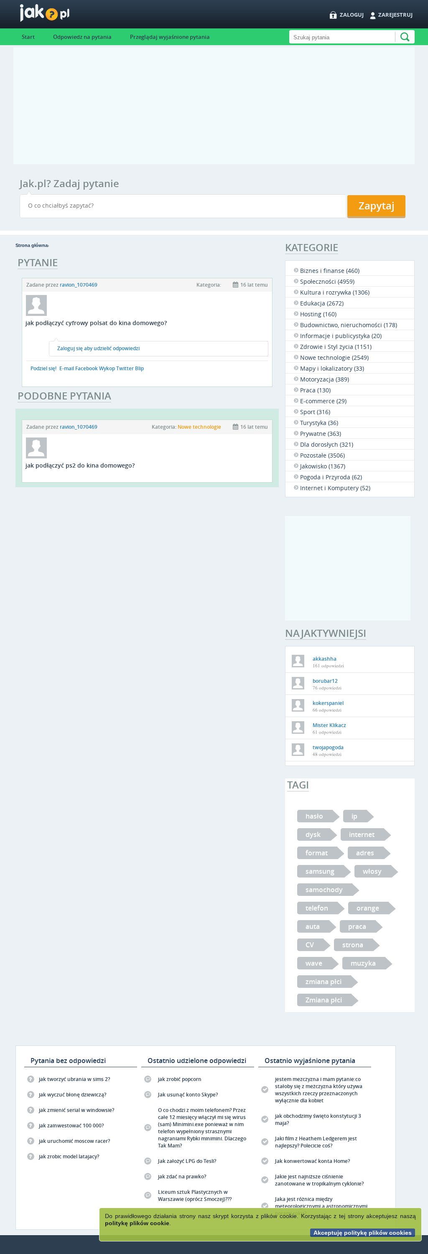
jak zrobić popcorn (179, 1079)
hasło (314, 816)
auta (313, 926)
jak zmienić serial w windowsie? (76, 1110)
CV (310, 944)
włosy (372, 871)
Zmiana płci (324, 1000)
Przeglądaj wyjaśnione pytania (170, 37)
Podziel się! (43, 368)
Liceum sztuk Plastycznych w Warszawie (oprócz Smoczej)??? (195, 1195)
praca (357, 926)
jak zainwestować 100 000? (71, 1125)
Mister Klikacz (329, 725)
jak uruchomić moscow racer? (74, 1141)
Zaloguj (352, 14)
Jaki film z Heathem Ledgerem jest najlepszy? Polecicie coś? (316, 1142)
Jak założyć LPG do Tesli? (187, 1161)
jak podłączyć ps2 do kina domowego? (80, 465)
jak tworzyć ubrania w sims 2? (74, 1079)
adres (365, 852)
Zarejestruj (395, 14)
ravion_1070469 (78, 284)
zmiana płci (323, 981)
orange (368, 908)
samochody (324, 889)
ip (354, 816)
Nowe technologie (199, 426)
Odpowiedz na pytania (82, 37)
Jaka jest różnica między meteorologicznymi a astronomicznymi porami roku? (321, 1206)
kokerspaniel (328, 703)
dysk (313, 834)
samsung (320, 871)
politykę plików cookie (137, 1223)
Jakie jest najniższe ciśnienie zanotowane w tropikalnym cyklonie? (319, 1180)
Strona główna (31, 245)
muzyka (363, 963)
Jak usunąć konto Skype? (188, 1094)
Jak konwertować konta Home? (312, 1161)
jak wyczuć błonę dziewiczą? (72, 1094)
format (317, 852)
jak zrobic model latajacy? (69, 1156)
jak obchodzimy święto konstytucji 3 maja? (318, 1119)
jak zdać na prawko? (182, 1176)
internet (361, 834)
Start (28, 37)
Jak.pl (61, 15)
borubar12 (325, 680)
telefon (317, 908)
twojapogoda (328, 747)
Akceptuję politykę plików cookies (362, 1232)
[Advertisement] (214, 105)
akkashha (324, 658)
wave (314, 963)
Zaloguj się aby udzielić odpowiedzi (98, 348)
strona (352, 944)
